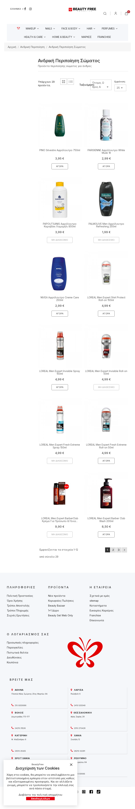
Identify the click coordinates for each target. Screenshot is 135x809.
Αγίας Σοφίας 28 (78, 717)
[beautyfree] (82, 9)
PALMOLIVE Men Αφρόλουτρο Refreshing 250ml (106, 225)
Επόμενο (124, 549)
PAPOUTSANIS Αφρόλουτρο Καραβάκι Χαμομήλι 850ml (59, 225)
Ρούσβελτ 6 (76, 694)
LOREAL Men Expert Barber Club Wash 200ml (106, 519)
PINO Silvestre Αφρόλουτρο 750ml (59, 150)
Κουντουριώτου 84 (79, 762)
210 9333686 (20, 705)
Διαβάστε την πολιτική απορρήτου (40, 794)
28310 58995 (79, 774)
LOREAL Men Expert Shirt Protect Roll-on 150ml (106, 299)
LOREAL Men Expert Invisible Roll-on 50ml (106, 372)
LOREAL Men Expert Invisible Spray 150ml (59, 372)
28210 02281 (79, 751)
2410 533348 (79, 705)
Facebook (25, 9)
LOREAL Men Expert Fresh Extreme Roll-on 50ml (106, 446)
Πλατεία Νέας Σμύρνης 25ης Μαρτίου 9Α (29, 694)
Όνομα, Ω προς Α (101, 85)
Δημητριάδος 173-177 (20, 717)
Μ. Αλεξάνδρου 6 (18, 739)
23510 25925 (20, 751)
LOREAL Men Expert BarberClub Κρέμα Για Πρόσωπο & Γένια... (59, 519)
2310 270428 (79, 728)
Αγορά (60, 166)
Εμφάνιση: (120, 81)
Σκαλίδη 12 (75, 739)
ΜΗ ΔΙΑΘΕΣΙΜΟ (60, 240)
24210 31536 (20, 728)
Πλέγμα (63, 81)
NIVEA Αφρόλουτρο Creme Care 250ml (60, 299)
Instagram (30, 9)
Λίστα (71, 81)
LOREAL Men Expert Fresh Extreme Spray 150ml (60, 446)
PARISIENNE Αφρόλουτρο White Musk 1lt (106, 151)
